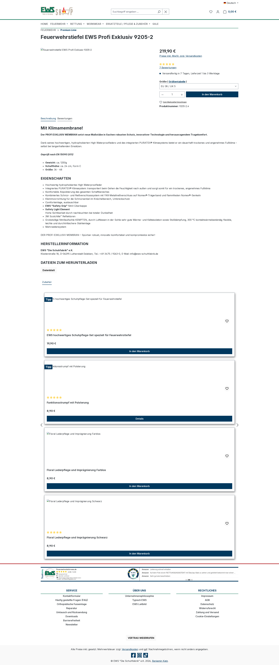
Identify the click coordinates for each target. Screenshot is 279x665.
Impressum (207, 595)
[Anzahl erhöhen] (182, 94)
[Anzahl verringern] (162, 94)
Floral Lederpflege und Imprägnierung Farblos (76, 470)
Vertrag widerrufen (141, 637)
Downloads (72, 616)
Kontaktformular (72, 595)
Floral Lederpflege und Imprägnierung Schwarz (77, 537)
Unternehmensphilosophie (139, 595)
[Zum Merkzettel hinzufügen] (227, 321)
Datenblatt (49, 270)
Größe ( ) (173, 81)
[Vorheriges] (41, 425)
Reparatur (71, 608)
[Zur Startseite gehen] (57, 11)
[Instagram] (139, 657)
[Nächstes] (237, 425)
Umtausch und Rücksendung (71, 612)
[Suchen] (159, 12)
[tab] (48, 118)
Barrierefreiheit (71, 620)
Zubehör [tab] (47, 282)
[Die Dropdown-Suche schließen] (165, 12)
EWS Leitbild (139, 604)
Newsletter (72, 624)
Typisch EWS (139, 600)
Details (140, 418)
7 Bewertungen (167, 67)
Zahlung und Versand (207, 612)
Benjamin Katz (160, 660)
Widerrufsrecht (207, 608)
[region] (97, 79)
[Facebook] (133, 657)
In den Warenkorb (212, 94)
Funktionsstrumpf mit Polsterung (68, 402)
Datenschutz (207, 604)
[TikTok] (145, 657)
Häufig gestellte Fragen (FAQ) (71, 600)
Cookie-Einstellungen (207, 616)
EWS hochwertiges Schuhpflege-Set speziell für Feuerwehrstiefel (89, 335)
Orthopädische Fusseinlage (72, 604)
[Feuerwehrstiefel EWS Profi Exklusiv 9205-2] (97, 79)
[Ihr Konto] (217, 12)
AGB (207, 600)
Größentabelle (177, 81)
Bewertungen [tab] (64, 118)
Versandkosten (130, 649)
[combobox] (133, 12)
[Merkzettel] (210, 12)
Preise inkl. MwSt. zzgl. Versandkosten (180, 55)
